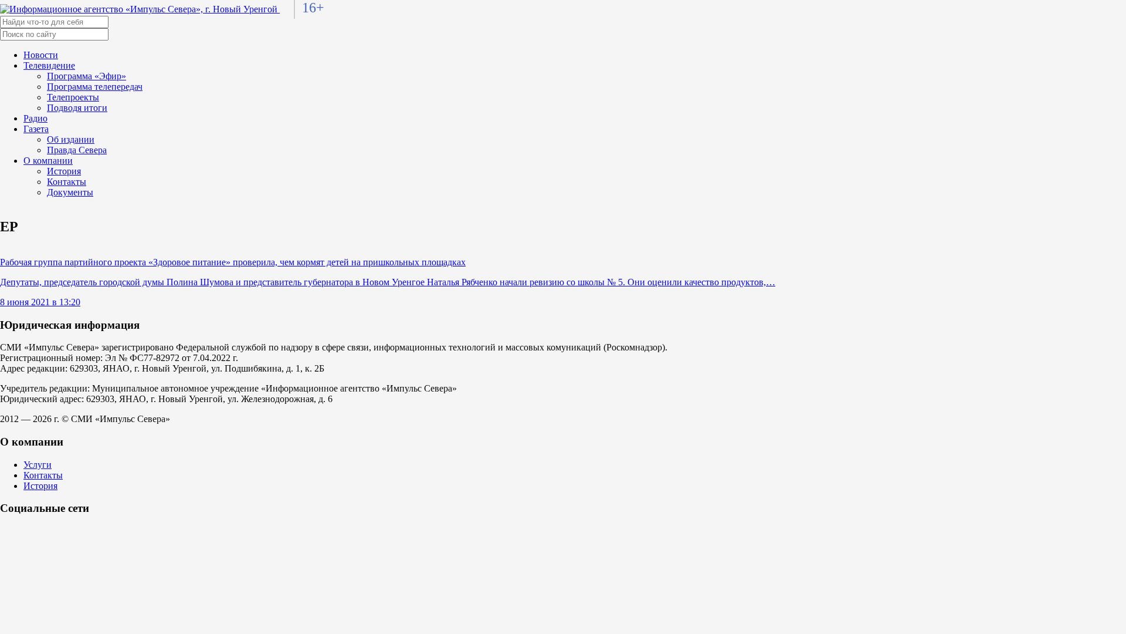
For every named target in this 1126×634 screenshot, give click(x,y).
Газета (36, 129)
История (64, 171)
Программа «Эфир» (86, 76)
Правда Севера (77, 150)
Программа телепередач (95, 87)
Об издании (70, 139)
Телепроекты (73, 97)
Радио (35, 118)
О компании (48, 161)
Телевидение (49, 65)
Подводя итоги (77, 108)
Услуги (37, 465)
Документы (70, 192)
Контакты (66, 182)
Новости (40, 55)
